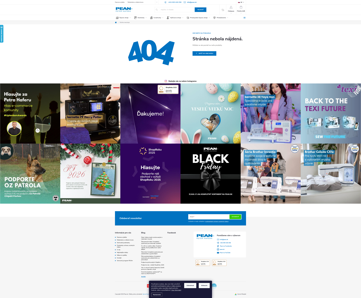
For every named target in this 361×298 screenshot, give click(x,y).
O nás (118, 250)
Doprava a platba (119, 2)
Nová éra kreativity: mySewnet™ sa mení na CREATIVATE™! (151, 273)
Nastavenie (157, 295)
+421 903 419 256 (225, 243)
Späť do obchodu (206, 53)
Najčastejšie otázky (122, 252)
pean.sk (222, 249)
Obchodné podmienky (123, 243)
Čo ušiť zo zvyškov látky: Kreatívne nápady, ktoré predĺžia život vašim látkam (151, 247)
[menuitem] (124, 18)
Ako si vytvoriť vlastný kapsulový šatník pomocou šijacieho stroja (152, 268)
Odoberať (235, 217)
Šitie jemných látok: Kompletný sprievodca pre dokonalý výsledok (151, 242)
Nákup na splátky (122, 255)
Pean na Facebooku (226, 246)
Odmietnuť (190, 285)
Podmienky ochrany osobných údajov (126, 246)
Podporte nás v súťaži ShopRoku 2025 (152, 265)
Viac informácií (176, 290)
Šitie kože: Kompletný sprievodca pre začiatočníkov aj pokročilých (152, 253)
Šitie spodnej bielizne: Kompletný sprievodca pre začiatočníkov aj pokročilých (150, 258)
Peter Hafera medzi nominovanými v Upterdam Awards (151, 238)
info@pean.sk (224, 239)
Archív (143, 276)
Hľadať (200, 10)
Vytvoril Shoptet (241, 294)
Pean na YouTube (225, 253)
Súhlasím (204, 285)
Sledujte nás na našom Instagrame (182, 81)
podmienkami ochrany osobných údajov (217, 221)
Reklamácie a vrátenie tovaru (135, 2)
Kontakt (119, 258)
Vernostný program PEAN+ (125, 261)
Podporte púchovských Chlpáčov (151, 262)
